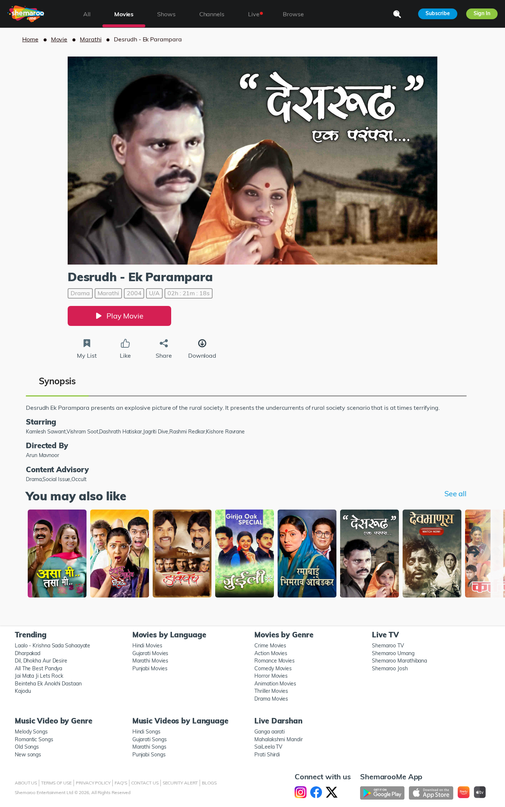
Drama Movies (271, 698)
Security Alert (180, 783)
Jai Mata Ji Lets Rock (39, 675)
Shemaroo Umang (393, 653)
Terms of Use (56, 783)
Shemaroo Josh (390, 668)
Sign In (482, 13)
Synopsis (57, 381)
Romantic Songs (34, 739)
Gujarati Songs (149, 739)
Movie (59, 39)
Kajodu (23, 691)
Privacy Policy (93, 783)
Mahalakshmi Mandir (278, 739)
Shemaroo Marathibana (399, 660)
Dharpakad (27, 653)
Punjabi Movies (149, 668)
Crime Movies (270, 645)
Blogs (209, 783)
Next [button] (475, 552)
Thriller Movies (271, 691)
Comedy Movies (273, 668)
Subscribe (438, 13)
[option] (57, 554)
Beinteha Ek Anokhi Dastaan (48, 683)
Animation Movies (275, 683)
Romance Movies (274, 660)
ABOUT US (26, 783)
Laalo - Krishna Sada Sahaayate (52, 645)
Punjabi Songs (149, 754)
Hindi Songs (146, 731)
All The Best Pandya (38, 668)
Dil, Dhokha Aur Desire (41, 660)
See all (455, 493)
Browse (293, 14)
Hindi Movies (147, 645)
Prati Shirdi (267, 754)
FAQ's (121, 783)
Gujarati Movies (150, 653)
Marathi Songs (149, 746)
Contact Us (145, 783)
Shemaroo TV (388, 645)
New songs (28, 754)
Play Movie (124, 315)
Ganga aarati (269, 731)
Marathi (90, 39)
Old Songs (27, 746)
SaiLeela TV (268, 746)
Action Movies (270, 653)
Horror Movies (271, 675)
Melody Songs (31, 731)
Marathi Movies (150, 660)
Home (30, 39)
